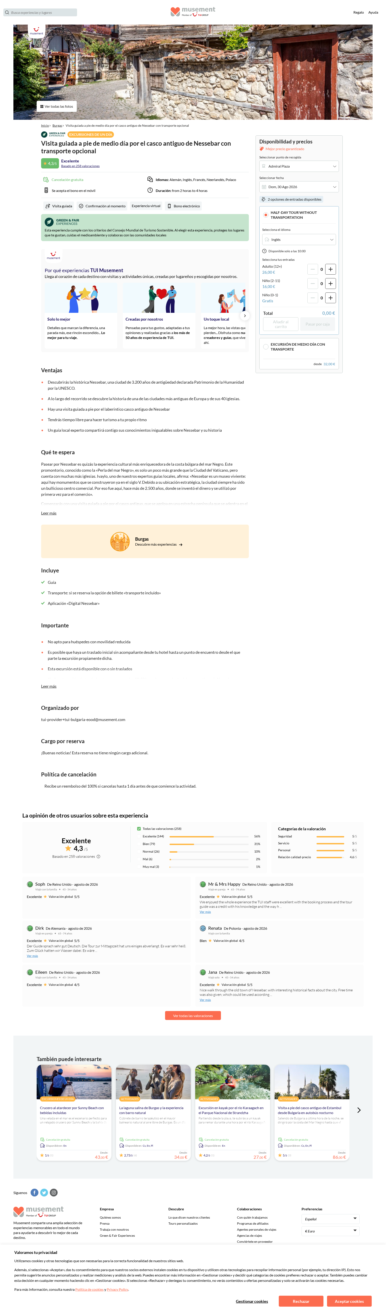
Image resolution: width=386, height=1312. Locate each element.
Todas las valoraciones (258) (162, 829)
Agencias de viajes (249, 1235)
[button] (299, 214)
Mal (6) (147, 859)
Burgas (57, 125)
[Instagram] (53, 1193)
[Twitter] (43, 1193)
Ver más (205, 912)
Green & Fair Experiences (117, 1235)
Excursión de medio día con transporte (298, 346)
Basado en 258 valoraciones (80, 166)
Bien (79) (149, 844)
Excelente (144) (153, 836)
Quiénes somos (110, 1217)
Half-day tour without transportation (294, 214)
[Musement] (193, 12)
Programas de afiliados (253, 1223)
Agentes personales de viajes (256, 1229)
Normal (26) (151, 851)
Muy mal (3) (151, 866)
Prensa (104, 1223)
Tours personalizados (183, 1223)
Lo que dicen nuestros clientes (189, 1217)
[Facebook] (33, 1193)
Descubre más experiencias (156, 544)
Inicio (45, 125)
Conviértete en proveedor (255, 1241)
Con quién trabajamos (252, 1217)
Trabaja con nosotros (114, 1229)
